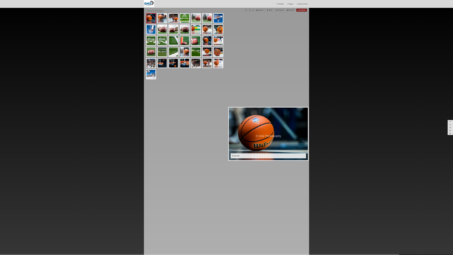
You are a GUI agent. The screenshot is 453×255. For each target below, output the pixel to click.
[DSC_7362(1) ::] (218, 40)
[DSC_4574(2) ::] (195, 29)
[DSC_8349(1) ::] (162, 63)
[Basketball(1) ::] (173, 18)
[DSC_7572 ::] (162, 51)
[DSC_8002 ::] (218, 51)
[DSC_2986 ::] (184, 29)
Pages (291, 4)
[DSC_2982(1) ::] (162, 29)
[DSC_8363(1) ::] (184, 63)
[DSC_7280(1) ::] (207, 40)
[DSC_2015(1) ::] (195, 18)
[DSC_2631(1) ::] (151, 29)
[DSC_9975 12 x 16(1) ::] (218, 63)
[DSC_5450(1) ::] (207, 29)
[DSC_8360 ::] (173, 63)
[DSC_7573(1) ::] (173, 51)
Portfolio (281, 4)
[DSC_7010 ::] (195, 40)
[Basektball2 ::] (151, 18)
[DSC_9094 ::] (207, 63)
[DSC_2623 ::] (218, 18)
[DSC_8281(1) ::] (151, 63)
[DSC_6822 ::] (162, 40)
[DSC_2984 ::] (173, 29)
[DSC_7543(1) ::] (151, 51)
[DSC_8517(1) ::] (195, 63)
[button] (245, 10)
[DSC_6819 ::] (151, 40)
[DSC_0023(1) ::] (184, 18)
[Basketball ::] (162, 18)
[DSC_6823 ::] (173, 40)
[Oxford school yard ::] (151, 74)
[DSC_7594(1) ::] (184, 51)
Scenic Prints (303, 4)
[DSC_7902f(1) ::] (207, 51)
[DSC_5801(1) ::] (218, 29)
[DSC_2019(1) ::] (207, 18)
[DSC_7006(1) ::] (184, 40)
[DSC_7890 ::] (195, 51)
